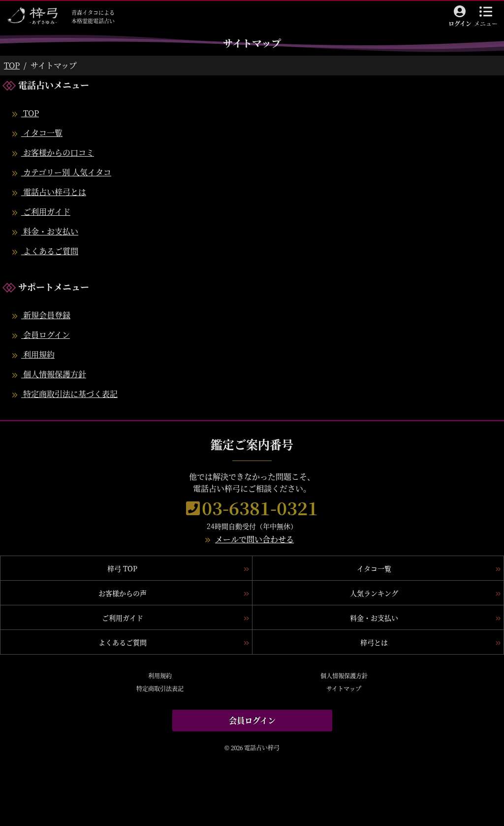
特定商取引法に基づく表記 (69, 393)
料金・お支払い (49, 231)
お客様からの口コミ (57, 152)
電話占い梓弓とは (53, 192)
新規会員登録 (45, 315)
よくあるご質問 (49, 251)
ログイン (460, 23)
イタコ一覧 (42, 132)
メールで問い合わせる (254, 539)
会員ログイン (45, 334)
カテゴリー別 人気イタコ (66, 172)
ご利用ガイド (45, 211)
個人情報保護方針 (53, 374)
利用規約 (38, 354)
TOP (12, 65)
